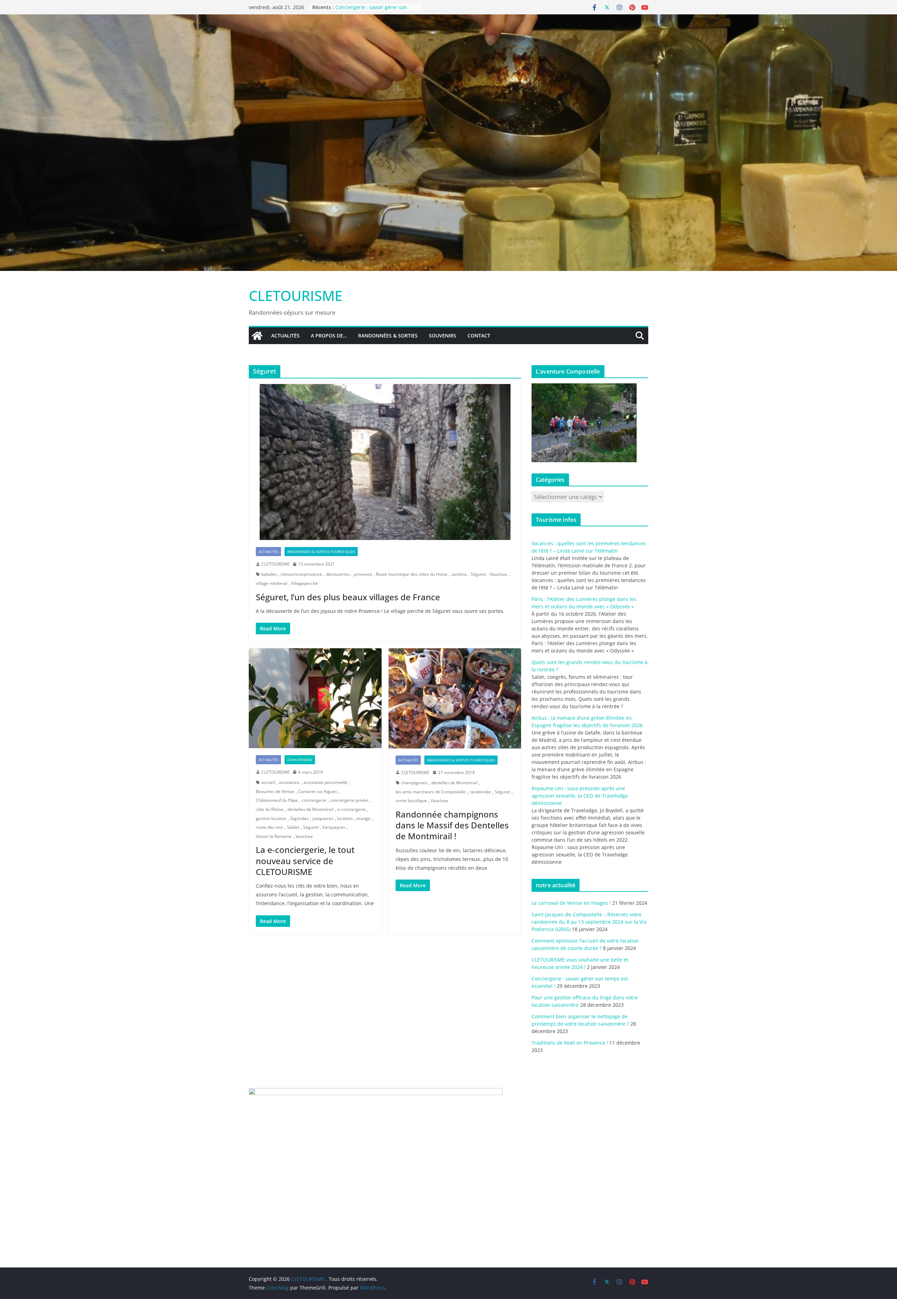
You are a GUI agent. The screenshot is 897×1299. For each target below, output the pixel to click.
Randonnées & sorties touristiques (321, 551)
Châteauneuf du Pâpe (277, 800)
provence (363, 574)
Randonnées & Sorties (388, 335)
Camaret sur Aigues (317, 791)
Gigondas (299, 818)
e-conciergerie (351, 809)
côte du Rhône (269, 809)
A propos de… (329, 335)
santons (459, 574)
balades (269, 574)
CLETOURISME (295, 295)
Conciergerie (299, 759)
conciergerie (314, 800)
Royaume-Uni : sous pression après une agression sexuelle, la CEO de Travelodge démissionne (580, 795)
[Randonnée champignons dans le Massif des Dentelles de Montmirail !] (455, 698)
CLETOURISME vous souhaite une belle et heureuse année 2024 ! (374, 11)
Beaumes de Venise (275, 791)
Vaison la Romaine (274, 836)
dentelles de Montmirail (310, 809)
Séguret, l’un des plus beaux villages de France (348, 597)
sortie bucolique (411, 801)
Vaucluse (498, 574)
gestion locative (271, 818)
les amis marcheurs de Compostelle (431, 792)
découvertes (338, 574)
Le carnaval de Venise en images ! (571, 903)
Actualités (285, 335)
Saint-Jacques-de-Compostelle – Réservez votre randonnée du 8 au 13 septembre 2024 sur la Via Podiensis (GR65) (589, 921)
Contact (478, 335)
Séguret (478, 574)
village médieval (271, 583)
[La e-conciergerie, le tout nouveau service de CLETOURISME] (315, 698)
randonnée (480, 792)
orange (363, 818)
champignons (414, 783)
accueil (268, 782)
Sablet (293, 827)
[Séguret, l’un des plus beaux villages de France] (385, 462)
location (344, 818)
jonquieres (323, 818)
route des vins (269, 827)
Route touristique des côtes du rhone (411, 574)
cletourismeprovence (301, 574)
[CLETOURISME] (448, 19)
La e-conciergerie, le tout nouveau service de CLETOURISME (305, 860)
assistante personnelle (325, 782)
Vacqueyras (333, 827)
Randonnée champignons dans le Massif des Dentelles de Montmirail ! (452, 825)
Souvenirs (442, 335)
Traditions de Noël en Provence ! (570, 1042)
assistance (289, 782)
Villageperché (304, 583)
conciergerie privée (349, 800)
